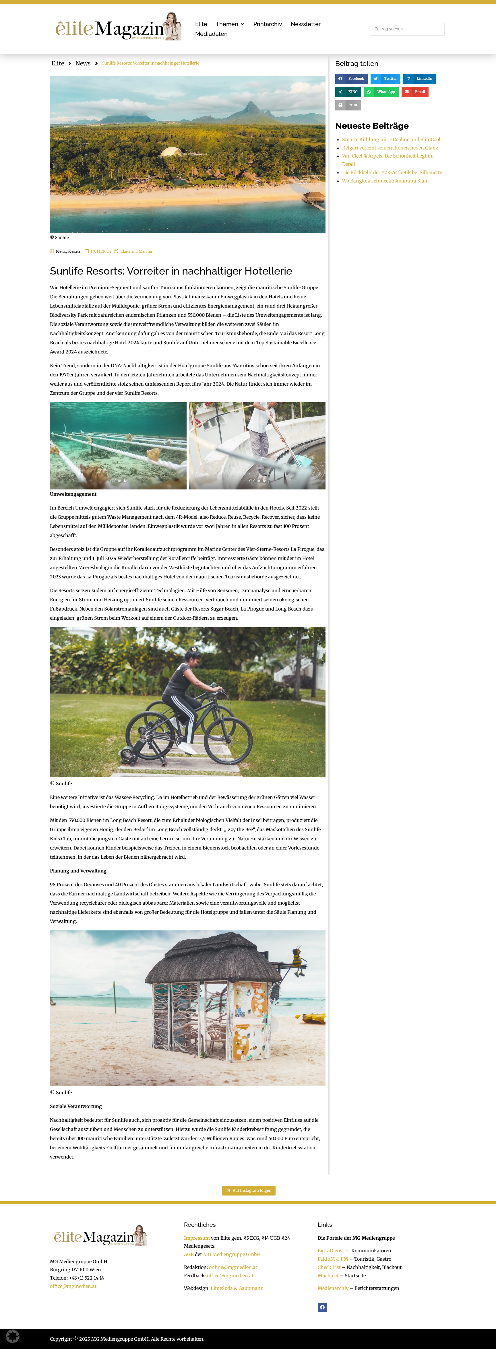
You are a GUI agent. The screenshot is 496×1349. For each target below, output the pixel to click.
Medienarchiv (333, 1288)
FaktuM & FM (333, 1259)
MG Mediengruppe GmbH (232, 1254)
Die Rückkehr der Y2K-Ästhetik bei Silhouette (392, 172)
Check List (329, 1267)
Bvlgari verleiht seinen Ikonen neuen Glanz (390, 148)
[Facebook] (322, 1307)
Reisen (74, 251)
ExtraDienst (331, 1250)
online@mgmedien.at (233, 1267)
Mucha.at (328, 1275)
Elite (57, 63)
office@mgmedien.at (73, 1286)
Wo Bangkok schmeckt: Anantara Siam (385, 181)
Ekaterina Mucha (136, 251)
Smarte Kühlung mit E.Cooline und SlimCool (391, 139)
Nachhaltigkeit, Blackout (371, 1267)
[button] (230, 24)
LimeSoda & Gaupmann (237, 1288)
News (83, 63)
